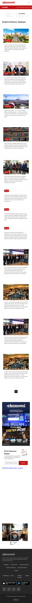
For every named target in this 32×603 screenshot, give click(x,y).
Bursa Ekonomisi (24, 564)
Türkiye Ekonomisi (10, 567)
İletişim (27, 575)
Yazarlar (16, 570)
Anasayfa (6, 564)
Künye (12, 575)
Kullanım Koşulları (19, 576)
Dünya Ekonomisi (22, 567)
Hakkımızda (6, 575)
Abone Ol (23, 463)
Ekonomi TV (14, 564)
